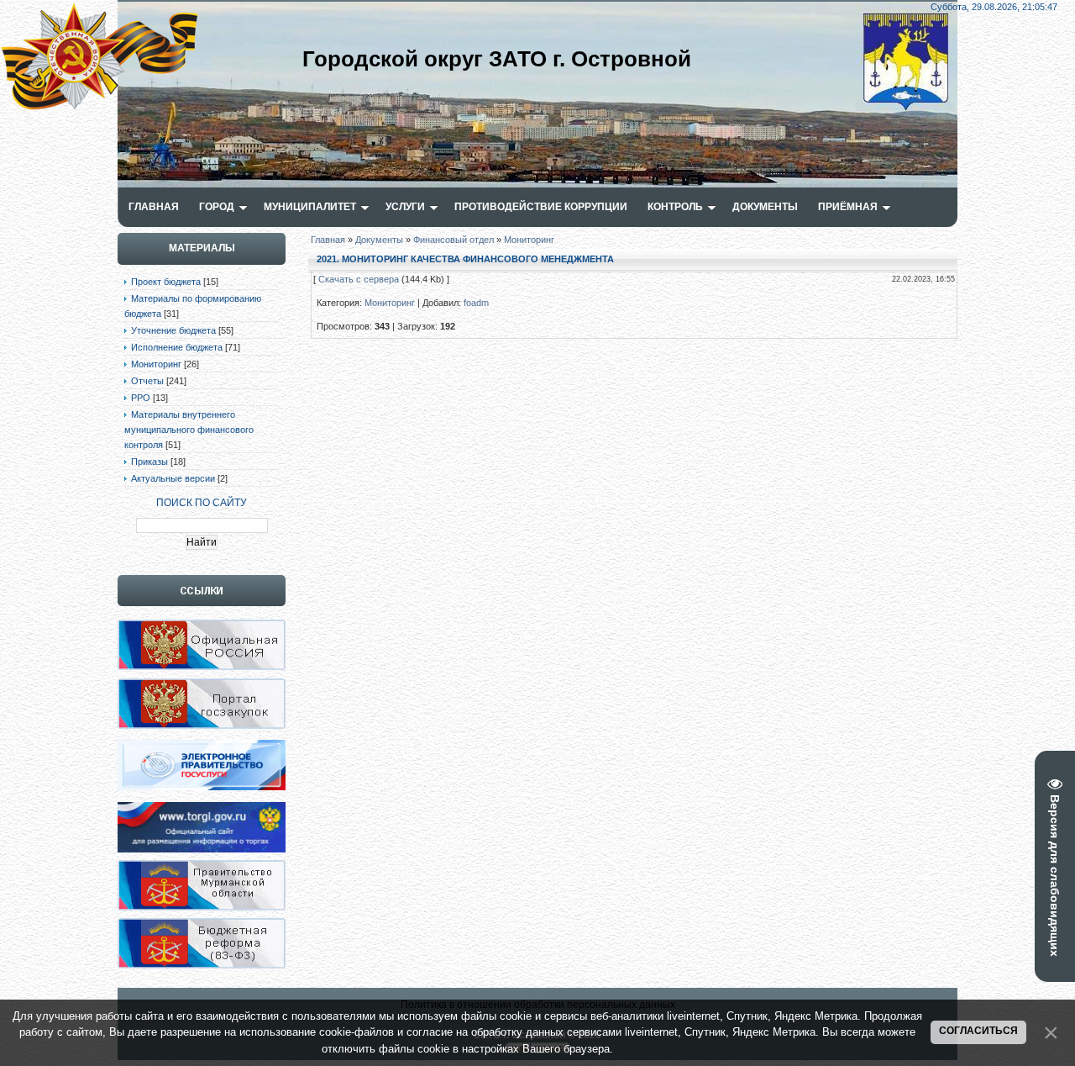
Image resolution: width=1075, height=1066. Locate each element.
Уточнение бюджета (173, 330)
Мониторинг (156, 364)
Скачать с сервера (358, 279)
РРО (140, 398)
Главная (328, 240)
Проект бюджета (166, 282)
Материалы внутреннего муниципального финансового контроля (189, 429)
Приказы (149, 461)
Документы (379, 240)
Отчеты (147, 381)
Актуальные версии (173, 478)
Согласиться (978, 1031)
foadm (476, 303)
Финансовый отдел (453, 240)
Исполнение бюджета (177, 347)
